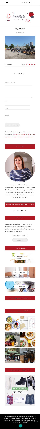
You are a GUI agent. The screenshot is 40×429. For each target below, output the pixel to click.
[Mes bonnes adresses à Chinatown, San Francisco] (12, 355)
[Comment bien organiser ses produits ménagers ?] (27, 355)
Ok (20, 426)
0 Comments (8, 64)
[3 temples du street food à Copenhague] (12, 339)
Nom (6, 101)
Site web (7, 115)
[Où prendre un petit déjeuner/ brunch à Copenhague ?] (27, 339)
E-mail (7, 108)
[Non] (37, 421)
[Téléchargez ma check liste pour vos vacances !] (27, 323)
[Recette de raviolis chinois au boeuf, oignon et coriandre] (12, 323)
